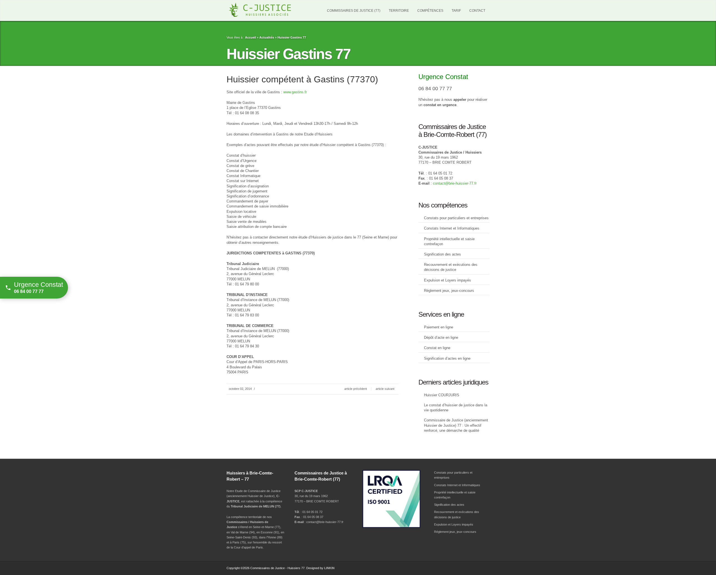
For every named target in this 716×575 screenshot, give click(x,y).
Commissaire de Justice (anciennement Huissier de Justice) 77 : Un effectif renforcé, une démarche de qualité (456, 425)
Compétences (430, 11)
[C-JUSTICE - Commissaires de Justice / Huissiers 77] (267, 10)
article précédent (355, 388)
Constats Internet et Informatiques (451, 228)
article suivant (385, 388)
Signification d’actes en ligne (447, 358)
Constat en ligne (437, 348)
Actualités (266, 37)
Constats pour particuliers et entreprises (456, 218)
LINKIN (329, 568)
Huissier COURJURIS (441, 395)
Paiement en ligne (438, 327)
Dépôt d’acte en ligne (441, 337)
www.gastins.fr (295, 92)
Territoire (399, 11)
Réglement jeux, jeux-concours (449, 290)
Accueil (250, 37)
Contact (477, 11)
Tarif (456, 11)
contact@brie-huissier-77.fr (455, 183)
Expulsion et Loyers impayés (447, 280)
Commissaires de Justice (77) (353, 11)
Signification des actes (442, 254)
